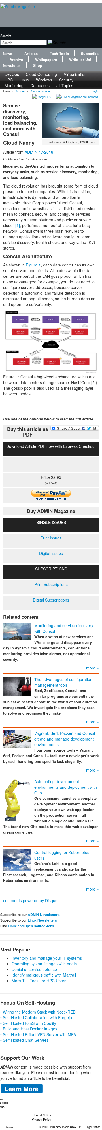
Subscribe (90, 53)
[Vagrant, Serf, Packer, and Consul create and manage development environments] (17, 738)
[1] (17, 225)
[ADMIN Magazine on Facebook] (76, 97)
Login (95, 91)
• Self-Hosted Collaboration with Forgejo (36, 1017)
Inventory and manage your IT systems (47, 958)
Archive (16, 59)
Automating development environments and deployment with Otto (65, 787)
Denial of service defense (34, 969)
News (7, 53)
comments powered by (30, 900)
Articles (31, 53)
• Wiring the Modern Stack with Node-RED (38, 1012)
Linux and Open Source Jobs (31, 925)
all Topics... (66, 85)
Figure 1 (33, 265)
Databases (40, 85)
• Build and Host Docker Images (28, 1029)
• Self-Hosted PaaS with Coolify (28, 1023)
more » (92, 668)
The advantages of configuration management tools (63, 682)
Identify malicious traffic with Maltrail (44, 975)
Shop (37, 65)
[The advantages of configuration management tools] (17, 685)
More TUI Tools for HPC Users (39, 980)
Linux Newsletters (42, 920)
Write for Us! (80, 59)
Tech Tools (59, 53)
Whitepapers (46, 59)
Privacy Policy (41, 1119)
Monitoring (14, 85)
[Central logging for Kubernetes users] (17, 859)
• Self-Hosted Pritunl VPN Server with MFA (38, 1034)
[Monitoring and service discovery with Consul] (17, 631)
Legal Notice (42, 1115)
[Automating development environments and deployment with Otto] (17, 799)
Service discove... (41, 91)
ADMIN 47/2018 (39, 152)
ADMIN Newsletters (44, 914)
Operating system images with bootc (44, 963)
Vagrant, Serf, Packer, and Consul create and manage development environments (64, 738)
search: (5, 35)
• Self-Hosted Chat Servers (24, 1040)
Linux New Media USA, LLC (65, 1127)
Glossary (10, 1127)
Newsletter (12, 65)
